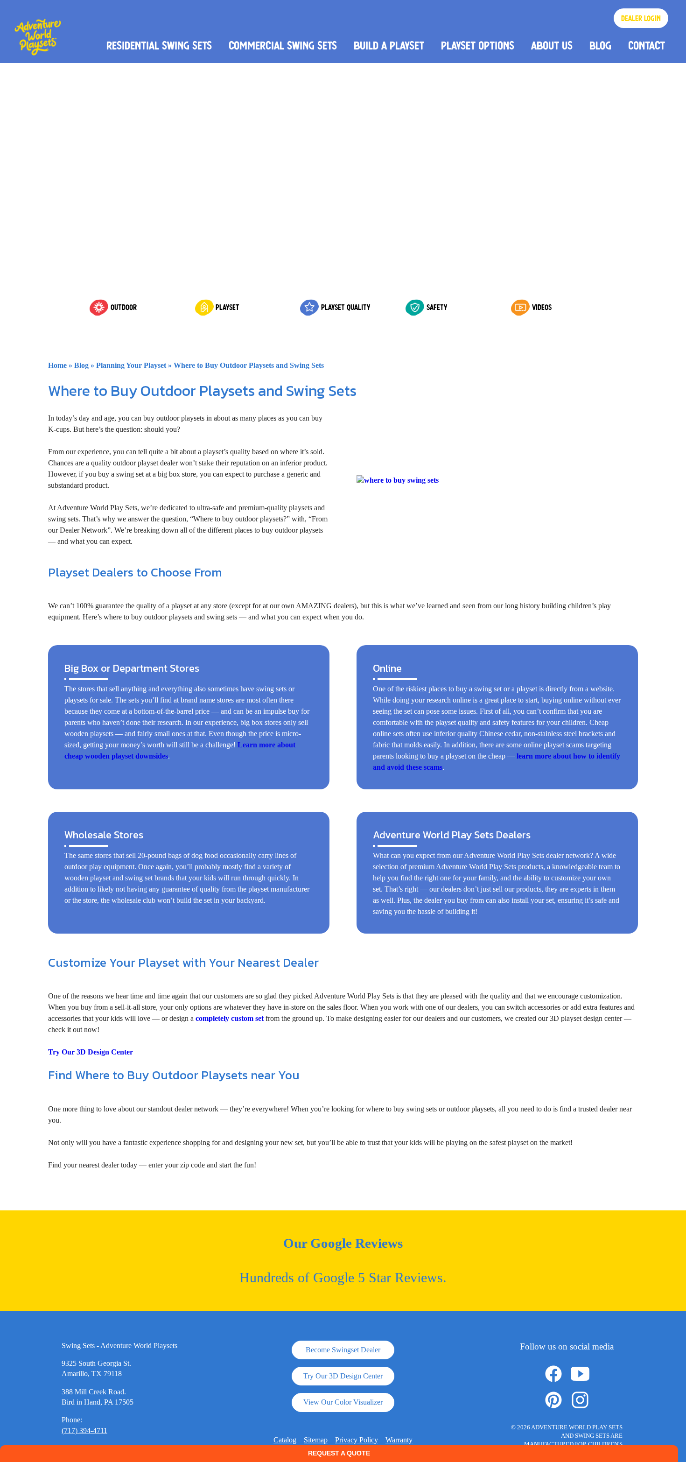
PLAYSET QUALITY (345, 307)
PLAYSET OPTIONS (477, 45)
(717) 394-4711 (84, 1430)
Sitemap (316, 1440)
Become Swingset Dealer (343, 1350)
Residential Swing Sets (159, 45)
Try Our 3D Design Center (90, 1052)
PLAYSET (227, 307)
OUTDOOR (124, 307)
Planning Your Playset (131, 365)
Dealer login (641, 18)
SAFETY (437, 307)
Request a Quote (339, 1453)
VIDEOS (542, 307)
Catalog (284, 1440)
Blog (600, 45)
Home (57, 365)
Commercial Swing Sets (283, 45)
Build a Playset (389, 45)
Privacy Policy (356, 1440)
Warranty (399, 1440)
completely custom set (230, 1018)
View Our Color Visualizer (343, 1402)
